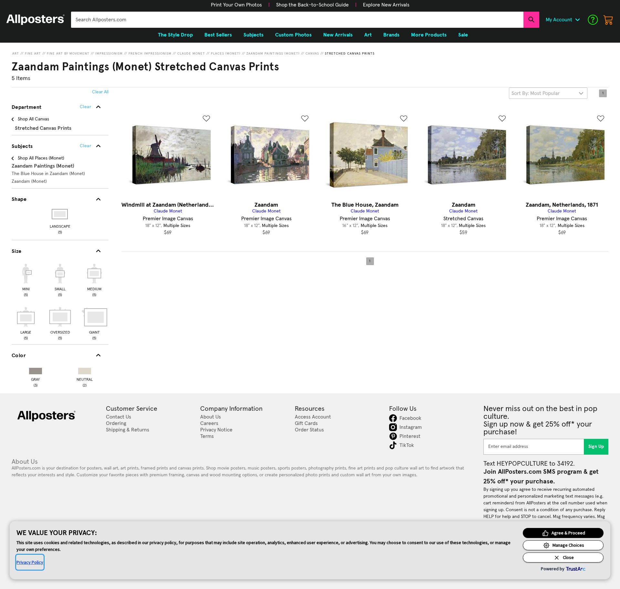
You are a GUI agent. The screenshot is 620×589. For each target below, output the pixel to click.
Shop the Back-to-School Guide (312, 4)
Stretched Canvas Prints (350, 53)
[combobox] (297, 20)
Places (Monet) (226, 53)
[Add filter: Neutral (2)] (85, 369)
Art (15, 53)
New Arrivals (338, 34)
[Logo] (35, 19)
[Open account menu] (577, 20)
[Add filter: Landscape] (60, 214)
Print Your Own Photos (236, 4)
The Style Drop (175, 34)
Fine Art (33, 53)
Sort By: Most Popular (536, 93)
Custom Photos (293, 34)
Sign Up (596, 446)
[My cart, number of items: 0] (608, 20)
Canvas (312, 53)
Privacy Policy (29, 562)
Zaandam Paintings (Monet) (273, 53)
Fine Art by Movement (68, 53)
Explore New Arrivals (386, 4)
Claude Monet (191, 53)
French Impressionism (150, 53)
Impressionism (109, 53)
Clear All (100, 92)
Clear (85, 146)
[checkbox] (26, 279)
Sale (463, 34)
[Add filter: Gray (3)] (35, 369)
